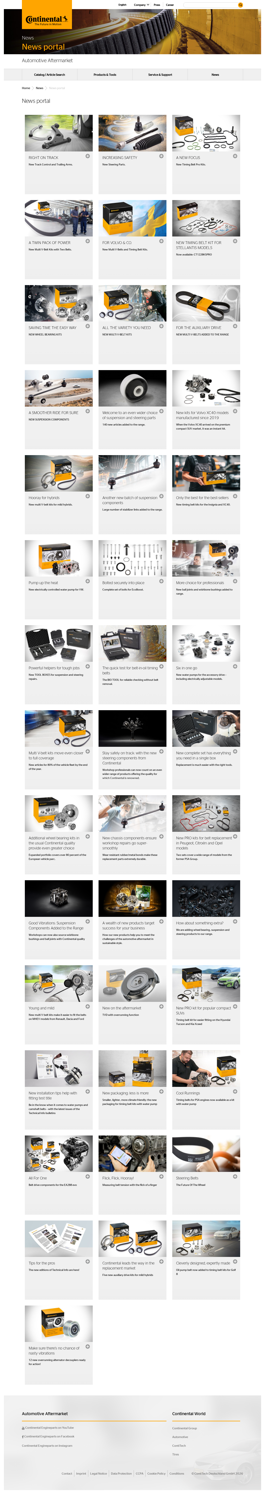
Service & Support (160, 74)
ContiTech (179, 1445)
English (122, 4)
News (215, 74)
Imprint (81, 1473)
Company (139, 4)
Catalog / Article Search (49, 74)
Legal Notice (98, 1473)
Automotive (180, 1437)
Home (26, 88)
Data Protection (121, 1473)
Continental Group (184, 1428)
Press (157, 4)
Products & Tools (105, 74)
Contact (67, 1473)
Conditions (177, 1473)
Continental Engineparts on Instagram (47, 1445)
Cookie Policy (156, 1473)
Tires (175, 1454)
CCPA (139, 1473)
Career (170, 4)
